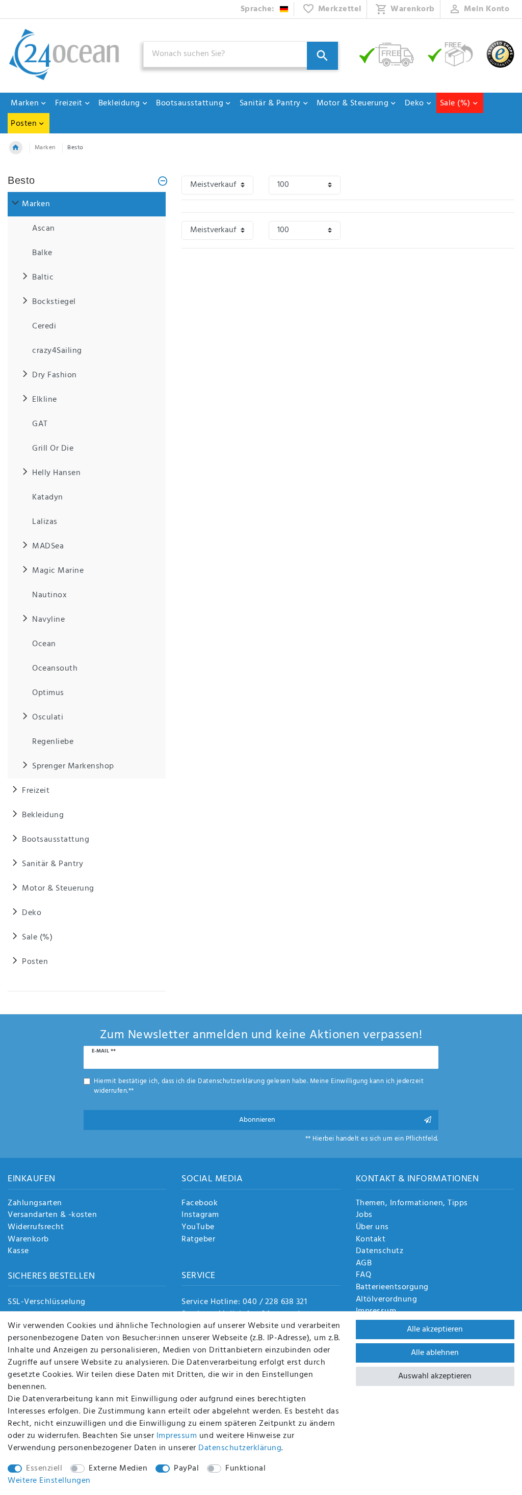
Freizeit (69, 103)
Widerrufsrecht (36, 1227)
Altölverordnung (386, 1300)
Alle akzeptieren (435, 1329)
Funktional (245, 1468)
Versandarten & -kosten (52, 1215)
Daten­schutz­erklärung (239, 1448)
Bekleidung (119, 103)
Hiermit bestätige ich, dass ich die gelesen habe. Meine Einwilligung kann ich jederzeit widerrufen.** (259, 1086)
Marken (25, 103)
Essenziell (44, 1468)
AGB (364, 1263)
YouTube (198, 1227)
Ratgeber (198, 1239)
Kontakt (371, 1239)
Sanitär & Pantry (270, 103)
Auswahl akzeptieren (435, 1376)
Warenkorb (28, 1239)
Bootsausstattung (189, 103)
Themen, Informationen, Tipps (412, 1203)
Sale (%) (455, 103)
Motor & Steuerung (353, 103)
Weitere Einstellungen (49, 1481)
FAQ (364, 1275)
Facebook (199, 1203)
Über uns (372, 1227)
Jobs (364, 1215)
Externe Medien (118, 1468)
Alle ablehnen (435, 1353)
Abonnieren (257, 1120)
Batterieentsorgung (392, 1287)
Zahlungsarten (35, 1203)
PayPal (186, 1468)
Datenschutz (380, 1251)
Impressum (176, 1436)
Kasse (18, 1251)
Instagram (200, 1215)
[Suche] (322, 56)
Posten (24, 123)
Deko (414, 103)
